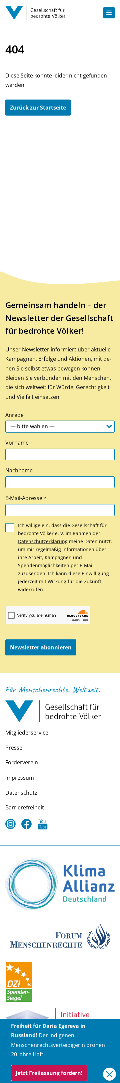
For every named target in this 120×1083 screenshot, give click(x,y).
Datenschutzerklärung (43, 541)
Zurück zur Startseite (38, 107)
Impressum (19, 777)
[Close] (109, 1074)
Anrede (14, 415)
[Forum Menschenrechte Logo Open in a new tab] (60, 934)
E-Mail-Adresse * (26, 498)
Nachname (19, 470)
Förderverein (21, 762)
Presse (13, 747)
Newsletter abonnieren (41, 647)
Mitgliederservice (26, 732)
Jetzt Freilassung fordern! (49, 1073)
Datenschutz (21, 792)
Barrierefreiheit (24, 807)
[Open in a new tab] (60, 884)
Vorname (17, 442)
